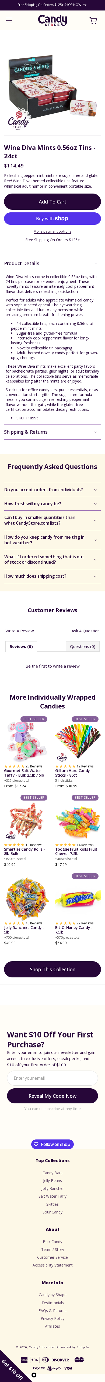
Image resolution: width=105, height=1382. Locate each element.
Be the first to (53, 666)
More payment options (52, 231)
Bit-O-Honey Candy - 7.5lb (74, 932)
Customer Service (52, 1257)
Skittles (52, 1204)
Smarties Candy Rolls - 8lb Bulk (24, 854)
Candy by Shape (52, 1294)
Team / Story (52, 1249)
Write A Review (19, 630)
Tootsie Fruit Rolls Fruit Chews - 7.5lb (76, 854)
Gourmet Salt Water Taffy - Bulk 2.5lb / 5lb (24, 776)
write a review (66, 666)
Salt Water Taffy (52, 1196)
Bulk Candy (52, 1241)
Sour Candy (52, 1212)
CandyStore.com (42, 1347)
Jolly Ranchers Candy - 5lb (24, 932)
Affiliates (52, 1326)
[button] (9, 20)
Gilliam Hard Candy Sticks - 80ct (72, 776)
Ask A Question (86, 630)
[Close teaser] (34, 1375)
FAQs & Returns (52, 1310)
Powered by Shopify (73, 1347)
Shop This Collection (52, 969)
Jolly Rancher (52, 1188)
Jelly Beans (52, 1180)
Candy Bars (52, 1172)
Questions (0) (82, 646)
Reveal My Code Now (52, 1096)
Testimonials (52, 1302)
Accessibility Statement (53, 1265)
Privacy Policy (52, 1318)
